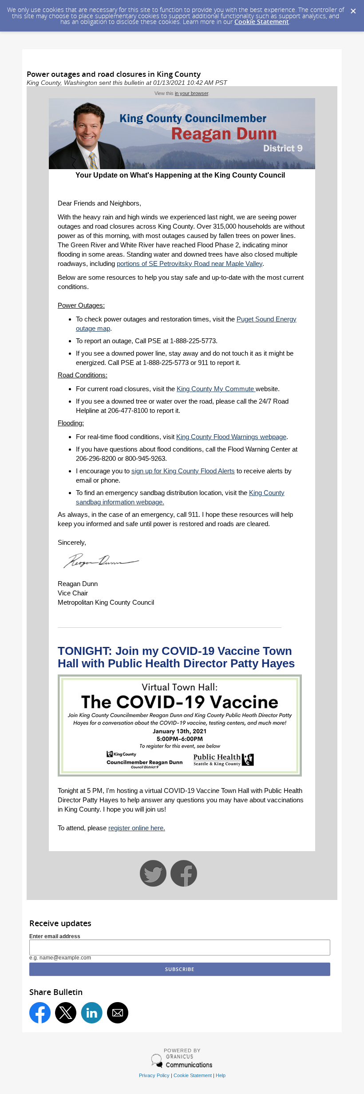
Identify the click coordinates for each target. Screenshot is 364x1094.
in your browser (191, 93)
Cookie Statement (261, 21)
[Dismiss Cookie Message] (353, 8)
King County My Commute (216, 388)
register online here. (136, 828)
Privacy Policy (154, 1075)
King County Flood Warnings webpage (231, 436)
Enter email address (54, 936)
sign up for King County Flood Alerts (183, 471)
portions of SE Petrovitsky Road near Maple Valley (189, 263)
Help (221, 1075)
